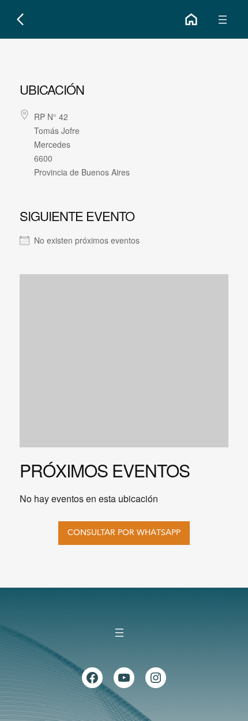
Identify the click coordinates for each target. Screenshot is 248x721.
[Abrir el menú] (223, 20)
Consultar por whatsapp (124, 532)
